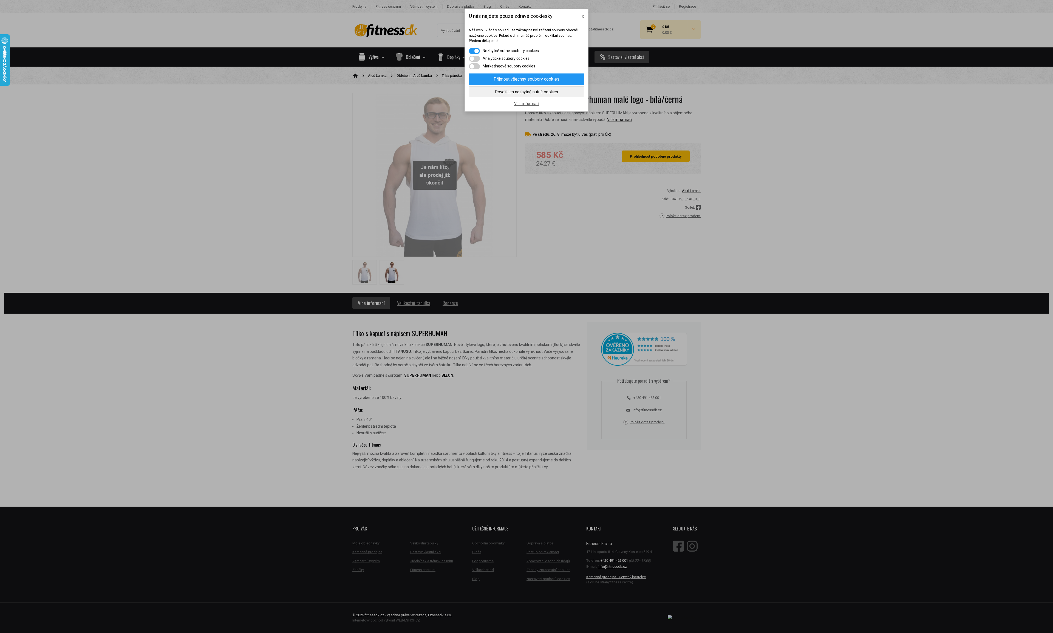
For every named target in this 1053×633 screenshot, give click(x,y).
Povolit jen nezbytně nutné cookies (526, 91)
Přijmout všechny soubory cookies (526, 79)
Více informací (526, 103)
